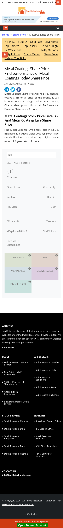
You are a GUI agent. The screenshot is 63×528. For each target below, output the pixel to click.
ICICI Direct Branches (46, 446)
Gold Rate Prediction (47, 2)
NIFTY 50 (10, 42)
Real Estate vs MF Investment (13, 373)
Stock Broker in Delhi (14, 428)
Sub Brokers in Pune (46, 387)
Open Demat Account (32, 525)
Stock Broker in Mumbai (16, 421)
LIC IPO (7, 2)
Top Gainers (12, 46)
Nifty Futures (12, 54)
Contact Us (32, 514)
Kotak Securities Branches (44, 437)
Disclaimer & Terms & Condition (18, 504)
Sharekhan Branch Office (48, 421)
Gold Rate (36, 42)
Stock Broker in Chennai (16, 453)
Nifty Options (49, 50)
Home (5, 34)
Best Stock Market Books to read (16, 402)
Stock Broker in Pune (14, 446)
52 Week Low (13, 50)
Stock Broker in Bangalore (11, 437)
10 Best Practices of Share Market (14, 383)
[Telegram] (6, 89)
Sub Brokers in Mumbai (47, 362)
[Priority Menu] (58, 2)
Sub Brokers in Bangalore (43, 378)
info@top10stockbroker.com (16, 475)
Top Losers (30, 46)
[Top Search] (5, 28)
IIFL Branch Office (44, 428)
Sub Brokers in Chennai (47, 394)
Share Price (19, 34)
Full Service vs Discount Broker (16, 363)
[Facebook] (18, 89)
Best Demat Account (24, 2)
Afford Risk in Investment (11, 392)
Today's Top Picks (15, 58)
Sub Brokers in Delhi (46, 369)
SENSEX (22, 42)
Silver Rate (51, 42)
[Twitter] (12, 89)
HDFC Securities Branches (44, 454)
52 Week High (49, 46)
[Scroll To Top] (58, 516)
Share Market (32, 54)
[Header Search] (58, 28)
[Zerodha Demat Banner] (31, 19)
